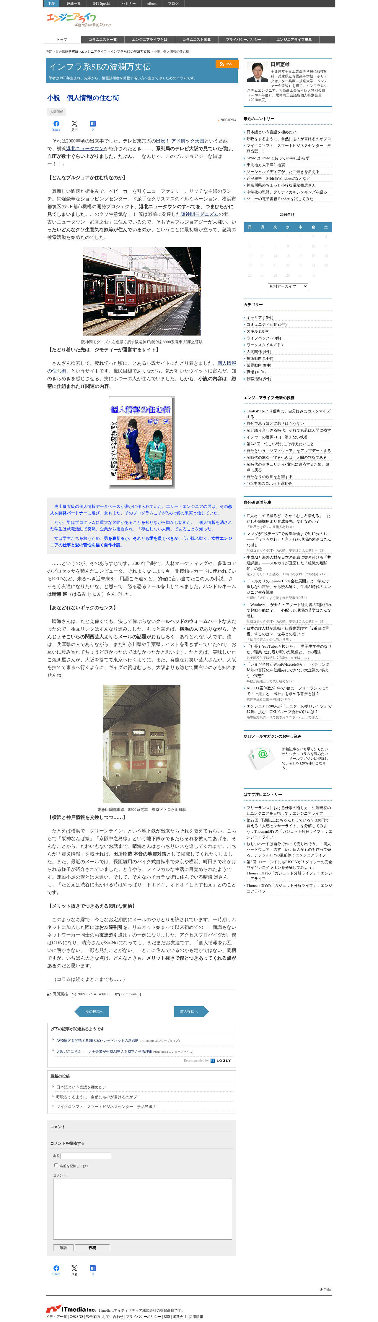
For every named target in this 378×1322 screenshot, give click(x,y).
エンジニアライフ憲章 (294, 40)
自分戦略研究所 (67, 51)
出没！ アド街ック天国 (180, 140)
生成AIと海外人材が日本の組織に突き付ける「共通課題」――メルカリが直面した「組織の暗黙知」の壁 (289, 563)
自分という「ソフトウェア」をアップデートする (289, 450)
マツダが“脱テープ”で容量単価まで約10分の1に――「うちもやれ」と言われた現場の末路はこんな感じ (289, 539)
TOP (51, 3)
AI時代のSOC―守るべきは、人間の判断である (287, 457)
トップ (61, 40)
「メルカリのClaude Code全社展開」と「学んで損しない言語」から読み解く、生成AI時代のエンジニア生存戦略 (289, 586)
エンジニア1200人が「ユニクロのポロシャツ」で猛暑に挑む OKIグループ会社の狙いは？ (289, 709)
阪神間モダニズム (200, 214)
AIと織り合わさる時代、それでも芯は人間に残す (289, 430)
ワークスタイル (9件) (265, 345)
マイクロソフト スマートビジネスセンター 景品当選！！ (108, 1106)
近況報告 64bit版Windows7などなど (278, 178)
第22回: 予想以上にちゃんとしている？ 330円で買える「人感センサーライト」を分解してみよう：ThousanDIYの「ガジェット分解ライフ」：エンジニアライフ (289, 828)
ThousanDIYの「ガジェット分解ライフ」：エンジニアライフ (289, 888)
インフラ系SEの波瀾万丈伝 (130, 51)
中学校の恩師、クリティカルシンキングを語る (287, 192)
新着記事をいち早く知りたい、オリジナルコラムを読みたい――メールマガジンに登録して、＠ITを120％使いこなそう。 (307, 758)
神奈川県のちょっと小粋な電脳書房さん (281, 185)
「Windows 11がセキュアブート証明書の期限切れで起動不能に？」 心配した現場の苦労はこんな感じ (289, 610)
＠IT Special (101, 3)
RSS (229, 64)
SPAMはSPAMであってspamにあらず (278, 158)
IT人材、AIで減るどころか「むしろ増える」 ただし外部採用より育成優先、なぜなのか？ (289, 518)
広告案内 (93, 1317)
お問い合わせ (112, 1317)
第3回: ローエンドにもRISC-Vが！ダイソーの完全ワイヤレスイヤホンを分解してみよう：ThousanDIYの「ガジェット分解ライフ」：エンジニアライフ (289, 870)
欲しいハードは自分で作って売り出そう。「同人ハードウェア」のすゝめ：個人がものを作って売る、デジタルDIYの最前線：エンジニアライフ (289, 849)
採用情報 (196, 1317)
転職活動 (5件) (259, 379)
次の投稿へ (94, 1012)
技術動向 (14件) (260, 358)
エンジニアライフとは (149, 40)
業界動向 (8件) (259, 365)
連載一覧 (74, 3)
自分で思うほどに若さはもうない (275, 423)
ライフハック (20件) (264, 338)
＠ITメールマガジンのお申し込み (273, 736)
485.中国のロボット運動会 (269, 483)
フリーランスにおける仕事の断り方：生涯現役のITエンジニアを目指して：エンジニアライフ (289, 811)
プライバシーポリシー (243, 40)
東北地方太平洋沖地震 (266, 165)
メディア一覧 (56, 1317)
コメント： (61, 1175)
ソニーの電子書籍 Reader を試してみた (280, 199)
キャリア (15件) (260, 317)
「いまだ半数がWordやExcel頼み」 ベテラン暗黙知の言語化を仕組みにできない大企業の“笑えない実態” (288, 670)
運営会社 (179, 1317)
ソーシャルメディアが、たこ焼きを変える (283, 171)
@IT (49, 51)
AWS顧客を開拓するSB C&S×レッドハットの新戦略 (118, 1041)
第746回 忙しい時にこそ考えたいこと (280, 444)
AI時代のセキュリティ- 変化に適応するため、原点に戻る (288, 467)
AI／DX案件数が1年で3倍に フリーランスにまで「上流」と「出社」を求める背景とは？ (288, 691)
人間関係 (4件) (259, 351)
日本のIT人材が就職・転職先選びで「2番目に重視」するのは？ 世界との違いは (288, 631)
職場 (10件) (256, 372)
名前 (56, 1156)
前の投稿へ (189, 1012)
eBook (152, 3)
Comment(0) (131, 994)
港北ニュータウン (85, 148)
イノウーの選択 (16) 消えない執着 (277, 437)
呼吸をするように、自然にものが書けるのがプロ (98, 1097)
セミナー (129, 3)
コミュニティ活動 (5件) (266, 324)
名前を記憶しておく (74, 1166)
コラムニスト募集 (197, 40)
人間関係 (56, 112)
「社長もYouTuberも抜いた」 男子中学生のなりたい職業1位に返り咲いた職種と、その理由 (289, 649)
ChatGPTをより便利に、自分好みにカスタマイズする (288, 414)
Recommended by (197, 1060)
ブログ (173, 3)
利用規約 (326, 1289)
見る (74, 130)
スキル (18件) (258, 331)
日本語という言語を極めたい (81, 1087)
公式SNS (76, 1317)
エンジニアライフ (79, 20)
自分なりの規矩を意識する (270, 476)
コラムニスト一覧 (103, 40)
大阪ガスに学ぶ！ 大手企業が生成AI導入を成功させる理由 (124, 1051)
